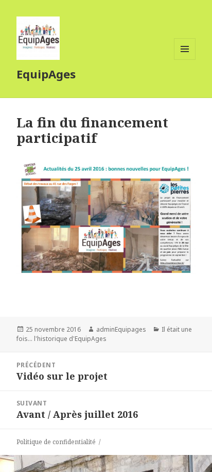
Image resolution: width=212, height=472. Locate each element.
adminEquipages (121, 329)
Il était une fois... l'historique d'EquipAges (104, 334)
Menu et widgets (185, 59)
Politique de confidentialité (56, 441)
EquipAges (46, 74)
